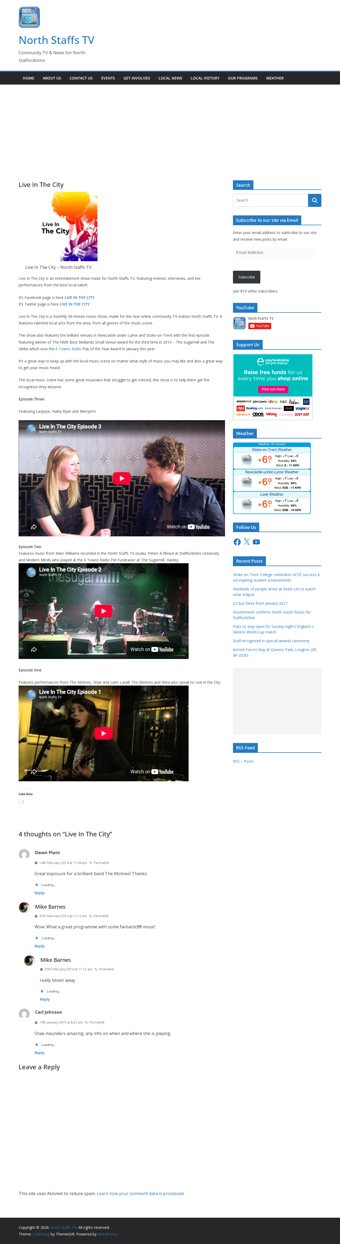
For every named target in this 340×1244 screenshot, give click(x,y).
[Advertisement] (170, 124)
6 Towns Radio (68, 348)
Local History (205, 78)
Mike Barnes (50, 906)
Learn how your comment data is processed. (140, 1193)
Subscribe (247, 276)
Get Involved (137, 78)
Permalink (101, 863)
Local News (170, 78)
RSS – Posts (243, 761)
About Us (52, 78)
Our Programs (243, 78)
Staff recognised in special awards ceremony (271, 640)
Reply (40, 892)
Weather (275, 78)
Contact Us (81, 78)
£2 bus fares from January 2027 (260, 603)
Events (108, 78)
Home (28, 78)
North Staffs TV (56, 39)
